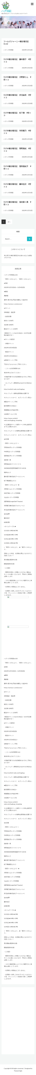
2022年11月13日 (27, 192)
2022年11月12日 (27, 210)
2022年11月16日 (27, 157)
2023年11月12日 (27, 50)
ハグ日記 (6, 10)
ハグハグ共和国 (8, 50)
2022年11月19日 (27, 121)
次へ (9, 222)
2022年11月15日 (27, 175)
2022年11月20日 (27, 103)
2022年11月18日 (27, 139)
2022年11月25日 (27, 68)
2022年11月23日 (27, 85)
